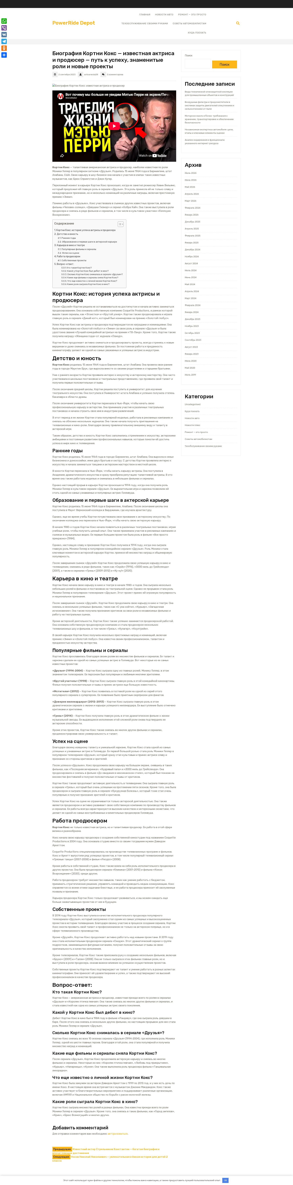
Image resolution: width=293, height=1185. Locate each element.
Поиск (188, 55)
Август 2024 (191, 263)
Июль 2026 (191, 173)
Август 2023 (191, 347)
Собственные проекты (74, 260)
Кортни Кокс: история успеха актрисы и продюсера (85, 230)
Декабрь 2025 (192, 221)
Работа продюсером (68, 256)
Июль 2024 (191, 270)
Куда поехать (197, 32)
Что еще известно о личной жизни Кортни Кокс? (92, 281)
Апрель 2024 (192, 291)
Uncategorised (192, 404)
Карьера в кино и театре (71, 245)
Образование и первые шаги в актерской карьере (89, 241)
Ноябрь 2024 (192, 256)
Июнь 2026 (191, 180)
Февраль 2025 (192, 235)
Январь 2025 (192, 242)
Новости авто (164, 14)
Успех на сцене (70, 252)
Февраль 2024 (192, 305)
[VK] (4, 34)
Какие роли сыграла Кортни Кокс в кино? (88, 284)
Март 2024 (190, 298)
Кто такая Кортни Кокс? (79, 268)
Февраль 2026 (192, 208)
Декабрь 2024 (192, 249)
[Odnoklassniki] (4, 48)
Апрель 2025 (192, 228)
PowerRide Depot (73, 23)
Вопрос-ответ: (65, 264)
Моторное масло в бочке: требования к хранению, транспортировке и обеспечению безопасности (209, 119)
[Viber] (4, 27)
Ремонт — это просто (192, 14)
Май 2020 (190, 368)
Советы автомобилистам (189, 23)
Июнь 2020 (191, 361)
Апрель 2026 (192, 194)
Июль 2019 (190, 375)
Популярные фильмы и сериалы (79, 249)
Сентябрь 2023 (193, 340)
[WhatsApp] (4, 21)
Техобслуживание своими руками (145, 23)
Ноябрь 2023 (192, 326)
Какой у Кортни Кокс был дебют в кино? (88, 271)
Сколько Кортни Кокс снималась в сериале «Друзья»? (95, 274)
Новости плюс (192, 425)
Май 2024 (190, 284)
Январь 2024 (192, 312)
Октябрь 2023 (192, 333)
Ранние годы (69, 238)
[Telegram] (4, 41)
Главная (144, 14)
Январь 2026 (192, 214)
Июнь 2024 (191, 277)
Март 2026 (190, 201)
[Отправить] (4, 55)
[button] (119, 224)
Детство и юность (67, 234)
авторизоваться (118, 1133)
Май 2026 (190, 187)
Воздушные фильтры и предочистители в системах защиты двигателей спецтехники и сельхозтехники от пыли (209, 105)
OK (225, 1180)
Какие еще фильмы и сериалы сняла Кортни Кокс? (92, 277)
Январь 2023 (192, 354)
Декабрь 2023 (192, 319)
